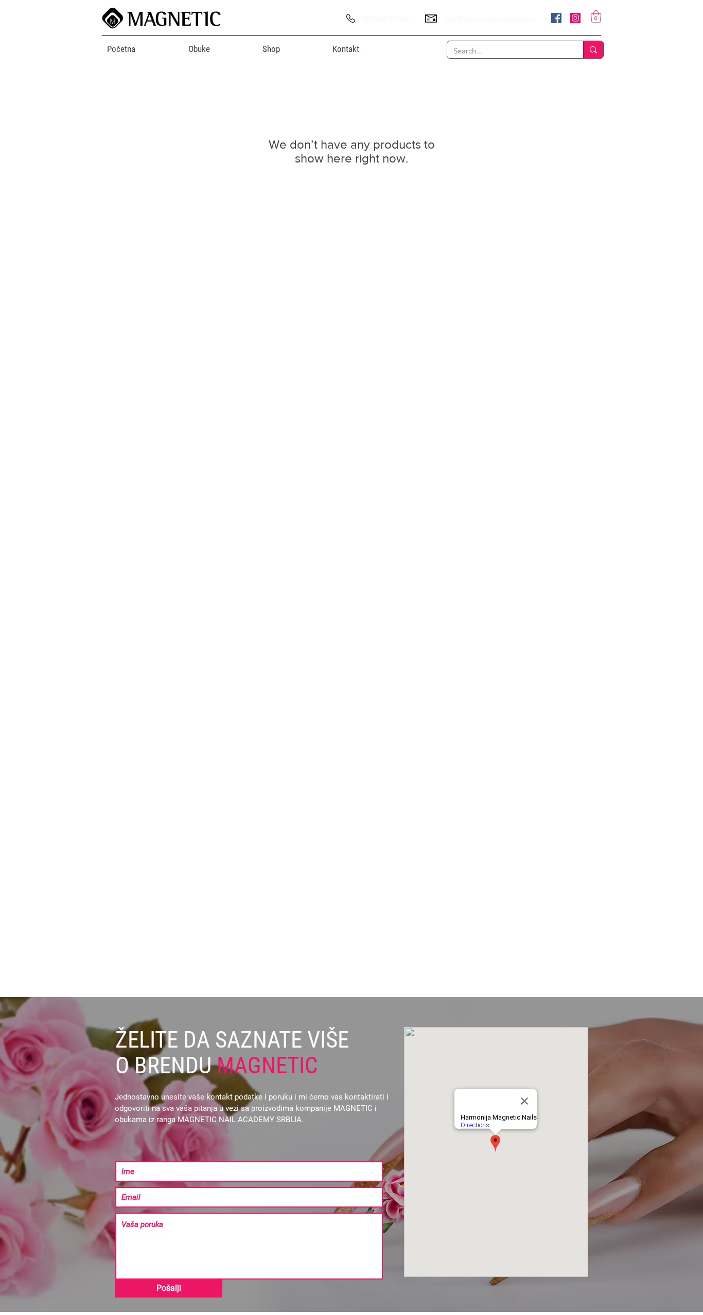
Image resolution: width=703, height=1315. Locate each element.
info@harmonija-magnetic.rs (490, 18)
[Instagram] (575, 18)
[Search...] (593, 49)
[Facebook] (556, 18)
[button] (596, 16)
